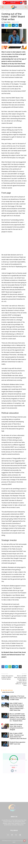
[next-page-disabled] (5, 749)
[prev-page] (2, 749)
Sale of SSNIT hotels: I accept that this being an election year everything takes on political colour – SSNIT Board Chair (17, 707)
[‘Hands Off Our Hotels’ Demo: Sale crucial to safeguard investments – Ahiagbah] (5, 726)
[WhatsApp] (9, 25)
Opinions (7, 10)
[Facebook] (2, 25)
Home (2, 10)
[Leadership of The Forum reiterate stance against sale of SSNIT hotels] (5, 697)
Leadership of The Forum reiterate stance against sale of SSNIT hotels (18, 697)
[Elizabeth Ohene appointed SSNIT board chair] (5, 744)
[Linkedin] (13, 25)
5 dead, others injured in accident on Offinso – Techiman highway (7, 677)
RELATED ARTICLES (8, 690)
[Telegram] (16, 25)
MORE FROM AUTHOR (8, 692)
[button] (2, 7)
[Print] (20, 25)
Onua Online (6, 22)
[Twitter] (6, 25)
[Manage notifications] (24, 840)
